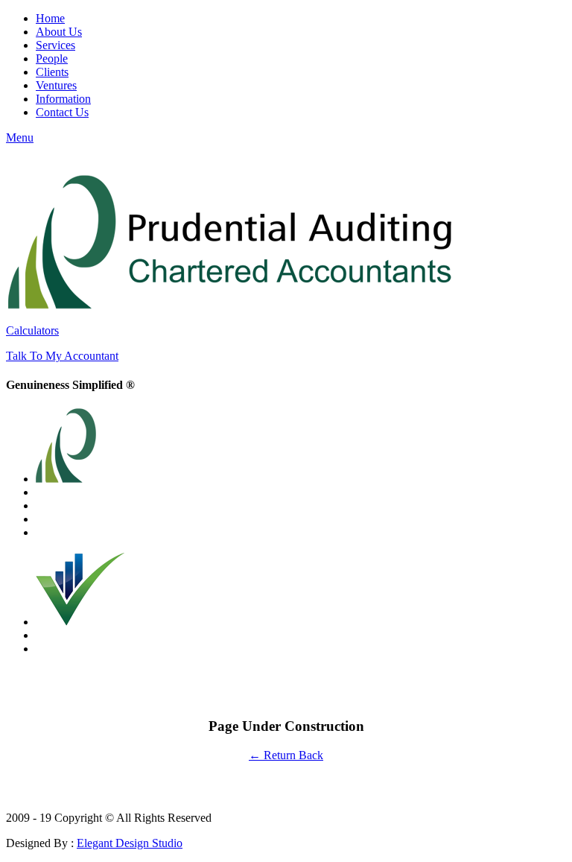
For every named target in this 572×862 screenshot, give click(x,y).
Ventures (56, 85)
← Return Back (286, 755)
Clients (52, 72)
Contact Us (62, 112)
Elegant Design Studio (129, 843)
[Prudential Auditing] (229, 305)
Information (63, 98)
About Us (59, 31)
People (52, 58)
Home (50, 18)
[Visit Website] (80, 621)
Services (55, 45)
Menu (20, 137)
